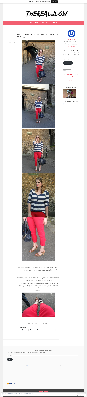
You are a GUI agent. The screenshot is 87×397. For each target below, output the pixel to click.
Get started (54, 1)
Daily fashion (54, 22)
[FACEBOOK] (45, 392)
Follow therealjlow (67, 63)
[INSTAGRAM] (42, 392)
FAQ (47, 22)
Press (42, 22)
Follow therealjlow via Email (43, 350)
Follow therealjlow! (71, 50)
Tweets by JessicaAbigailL (68, 76)
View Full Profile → (71, 46)
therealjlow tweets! (71, 74)
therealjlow (71, 39)
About (36, 22)
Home (31, 22)
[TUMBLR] (47, 392)
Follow (10, 359)
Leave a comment (11, 42)
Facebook (71, 80)
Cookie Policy (24, 394)
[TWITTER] (40, 392)
